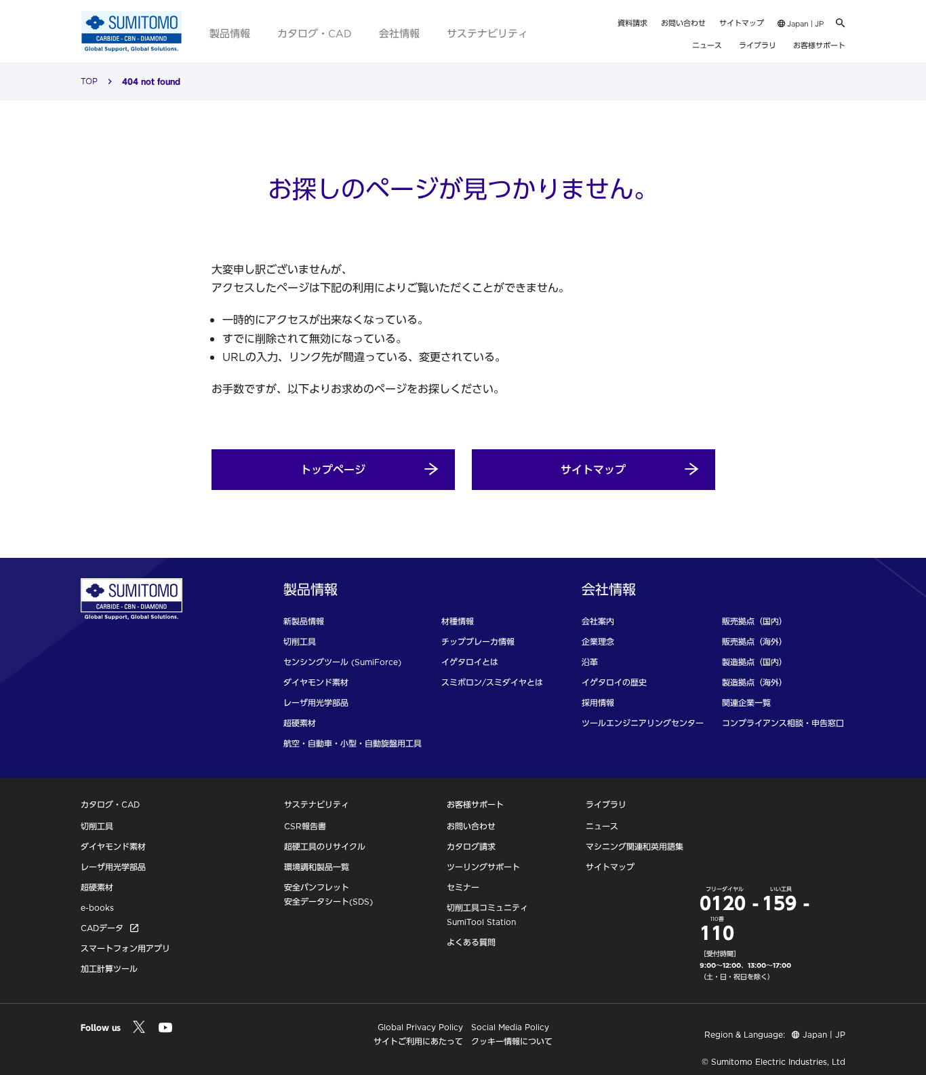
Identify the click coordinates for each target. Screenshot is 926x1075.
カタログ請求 (471, 846)
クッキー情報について (511, 1041)
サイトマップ (741, 23)
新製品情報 (303, 621)
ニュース (707, 45)
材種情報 (457, 621)
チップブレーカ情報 (478, 641)
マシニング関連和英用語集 (634, 846)
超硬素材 (299, 723)
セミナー (463, 887)
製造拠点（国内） (754, 662)
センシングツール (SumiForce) (342, 662)
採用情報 (598, 703)
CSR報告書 (305, 826)
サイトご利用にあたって (418, 1041)
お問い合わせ (683, 23)
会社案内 (598, 621)
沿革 (590, 662)
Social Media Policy (510, 1027)
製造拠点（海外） (754, 682)
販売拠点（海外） (754, 641)
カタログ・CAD (314, 33)
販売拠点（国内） (754, 621)
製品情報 (229, 33)
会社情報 (399, 33)
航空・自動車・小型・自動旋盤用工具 (352, 743)
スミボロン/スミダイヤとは (492, 682)
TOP (89, 81)
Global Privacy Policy (420, 1027)
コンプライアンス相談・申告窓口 (783, 723)
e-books (97, 907)
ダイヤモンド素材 (315, 682)
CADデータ (102, 928)
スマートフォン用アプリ (125, 948)
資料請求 (632, 23)
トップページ (332, 469)
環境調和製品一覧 (316, 867)
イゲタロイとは (469, 662)
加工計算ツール (109, 969)
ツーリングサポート (483, 867)
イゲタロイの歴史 (614, 682)
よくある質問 (471, 942)
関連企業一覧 (746, 703)
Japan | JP (804, 23)
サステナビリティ (487, 33)
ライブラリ (757, 45)
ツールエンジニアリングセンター (643, 723)
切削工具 (299, 641)
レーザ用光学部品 (315, 703)
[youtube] (165, 1029)
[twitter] (138, 1028)
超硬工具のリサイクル (324, 846)
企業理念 (598, 641)
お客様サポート (819, 45)
